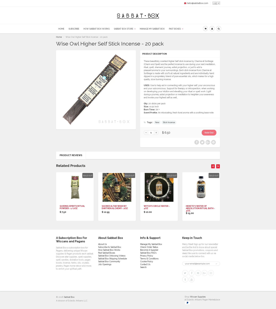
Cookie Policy (146, 261)
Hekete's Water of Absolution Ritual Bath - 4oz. (200, 208)
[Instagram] (211, 273)
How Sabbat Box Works (97, 29)
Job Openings (104, 264)
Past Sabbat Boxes (106, 253)
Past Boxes (175, 29)
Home (61, 29)
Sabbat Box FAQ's (148, 253)
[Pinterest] (198, 273)
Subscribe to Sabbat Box (109, 247)
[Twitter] (185, 273)
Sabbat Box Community (109, 261)
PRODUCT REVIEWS (71, 155)
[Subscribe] (216, 263)
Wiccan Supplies (198, 297)
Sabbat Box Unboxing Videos (111, 256)
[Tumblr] (185, 279)
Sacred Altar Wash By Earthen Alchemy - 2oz (115, 207)
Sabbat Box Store (123, 29)
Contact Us (145, 264)
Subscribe (74, 29)
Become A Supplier (149, 250)
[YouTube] (191, 279)
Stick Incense (169, 122)
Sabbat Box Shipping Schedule (112, 258)
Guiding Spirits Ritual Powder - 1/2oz (72, 207)
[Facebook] (191, 273)
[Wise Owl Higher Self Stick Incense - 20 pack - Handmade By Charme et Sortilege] (96, 89)
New (157, 122)
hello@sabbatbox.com (197, 3)
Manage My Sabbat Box (152, 29)
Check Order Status (149, 247)
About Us (102, 244)
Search (143, 267)
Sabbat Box (69, 297)
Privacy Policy (146, 256)
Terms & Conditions (149, 258)
